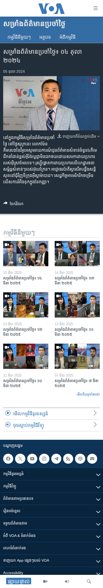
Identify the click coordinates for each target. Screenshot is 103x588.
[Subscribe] (92, 459)
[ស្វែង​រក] (89, 581)
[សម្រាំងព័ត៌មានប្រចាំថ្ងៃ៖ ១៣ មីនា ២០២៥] (77, 253)
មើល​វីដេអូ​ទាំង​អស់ (88, 394)
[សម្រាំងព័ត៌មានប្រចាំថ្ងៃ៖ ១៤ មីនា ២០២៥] (25, 253)
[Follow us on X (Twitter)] (20, 459)
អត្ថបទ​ (45, 37)
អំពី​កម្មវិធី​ (67, 37)
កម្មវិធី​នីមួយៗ (19, 37)
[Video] (45, 581)
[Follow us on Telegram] (56, 459)
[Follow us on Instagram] (44, 459)
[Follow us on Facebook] (8, 459)
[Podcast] (80, 459)
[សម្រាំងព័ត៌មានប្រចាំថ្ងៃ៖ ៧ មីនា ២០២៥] (77, 356)
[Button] (13, 205)
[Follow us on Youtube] (32, 459)
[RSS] (68, 459)
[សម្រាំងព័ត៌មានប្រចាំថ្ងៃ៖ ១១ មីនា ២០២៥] (77, 305)
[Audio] (67, 581)
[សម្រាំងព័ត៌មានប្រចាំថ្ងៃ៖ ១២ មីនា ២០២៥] (25, 305)
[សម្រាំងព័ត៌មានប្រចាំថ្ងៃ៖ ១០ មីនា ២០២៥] (25, 356)
